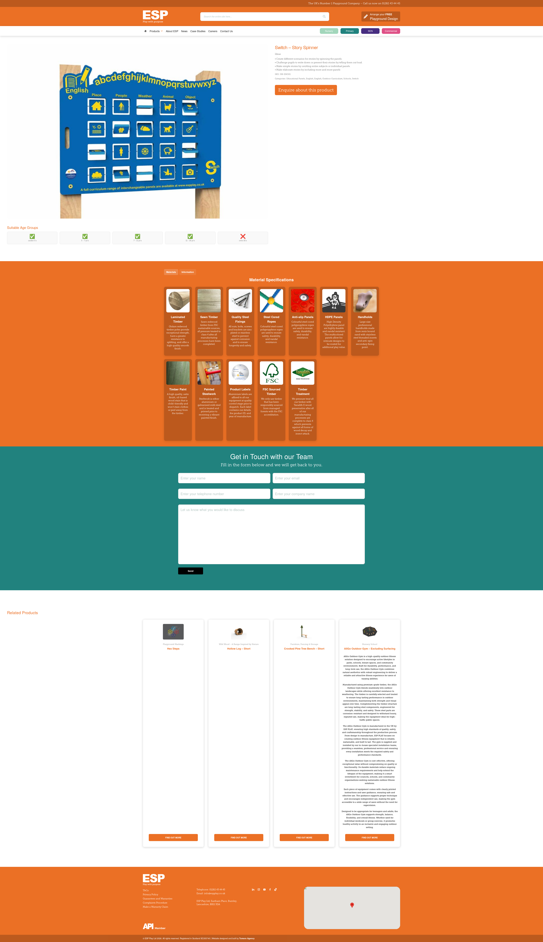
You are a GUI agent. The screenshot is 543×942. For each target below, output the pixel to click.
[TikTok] (276, 889)
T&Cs (146, 890)
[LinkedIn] (253, 889)
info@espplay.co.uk (214, 893)
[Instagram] (259, 889)
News (184, 31)
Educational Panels (295, 79)
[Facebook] (270, 889)
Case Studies (197, 31)
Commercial (391, 31)
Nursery (329, 31)
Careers (212, 31)
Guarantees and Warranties (157, 898)
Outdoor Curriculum (332, 79)
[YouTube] (264, 889)
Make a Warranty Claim (155, 907)
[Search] (324, 16)
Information (188, 272)
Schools (347, 79)
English (309, 79)
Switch (355, 79)
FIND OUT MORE (173, 837)
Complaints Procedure (155, 903)
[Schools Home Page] (145, 31)
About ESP (172, 31)
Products (155, 31)
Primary (350, 31)
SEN (370, 31)
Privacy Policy (150, 894)
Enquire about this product (306, 90)
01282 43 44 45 (391, 3)
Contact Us (226, 31)
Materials (171, 272)
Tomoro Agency (247, 938)
